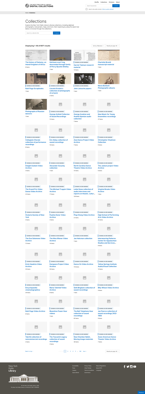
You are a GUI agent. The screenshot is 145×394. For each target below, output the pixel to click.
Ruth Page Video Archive (35, 311)
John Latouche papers (82, 88)
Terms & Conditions (89, 370)
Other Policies (87, 368)
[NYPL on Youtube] (134, 366)
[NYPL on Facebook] (124, 366)
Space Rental (75, 372)
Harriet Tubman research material (84, 66)
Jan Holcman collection (83, 238)
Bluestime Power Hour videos (58, 312)
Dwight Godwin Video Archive (34, 167)
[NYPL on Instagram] (131, 366)
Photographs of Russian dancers (34, 112)
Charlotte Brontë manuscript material (106, 63)
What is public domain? (108, 9)
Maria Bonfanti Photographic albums (106, 87)
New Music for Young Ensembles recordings (107, 115)
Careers (74, 370)
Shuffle (97, 2)
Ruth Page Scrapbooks (34, 88)
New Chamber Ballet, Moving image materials (83, 338)
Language (98, 370)
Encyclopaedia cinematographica (32, 289)
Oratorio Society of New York (34, 216)
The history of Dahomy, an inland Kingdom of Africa (35, 63)
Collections (104, 2)
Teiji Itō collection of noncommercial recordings (36, 338)
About (118, 2)
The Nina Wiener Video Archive (59, 239)
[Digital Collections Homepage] (39, 6)
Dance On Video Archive (83, 264)
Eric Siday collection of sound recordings (59, 141)
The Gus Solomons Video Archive (35, 239)
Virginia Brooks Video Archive (106, 190)
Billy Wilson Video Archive (108, 288)
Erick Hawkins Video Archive (33, 265)
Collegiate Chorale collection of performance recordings (35, 142)
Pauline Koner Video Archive (58, 216)
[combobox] (99, 5)
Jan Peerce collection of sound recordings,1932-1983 (107, 313)
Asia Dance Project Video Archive (84, 141)
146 (80, 351)
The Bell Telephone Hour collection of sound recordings (83, 313)
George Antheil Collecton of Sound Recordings (60, 115)
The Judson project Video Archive (108, 167)
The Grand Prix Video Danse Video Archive (33, 190)
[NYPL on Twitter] (127, 366)
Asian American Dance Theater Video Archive (107, 338)
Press (73, 368)
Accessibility (75, 365)
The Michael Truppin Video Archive (60, 190)
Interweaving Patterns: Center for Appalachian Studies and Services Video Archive (107, 241)
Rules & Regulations (101, 365)
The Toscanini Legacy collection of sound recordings (58, 339)
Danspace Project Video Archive (59, 265)
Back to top (28, 351)
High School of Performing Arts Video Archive (108, 216)
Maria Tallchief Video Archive (58, 289)
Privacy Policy (87, 365)
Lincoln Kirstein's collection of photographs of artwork (60, 90)
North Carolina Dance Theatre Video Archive (83, 167)
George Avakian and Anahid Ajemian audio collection (82, 116)
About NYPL (99, 368)
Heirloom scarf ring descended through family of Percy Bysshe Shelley (60, 64)
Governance (87, 372)
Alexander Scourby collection (57, 167)
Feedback (141, 392)
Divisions (111, 2)
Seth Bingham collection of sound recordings (84, 289)
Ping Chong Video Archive (84, 215)
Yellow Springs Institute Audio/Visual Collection (107, 265)
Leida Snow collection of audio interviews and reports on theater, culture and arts (84, 192)
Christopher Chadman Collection (106, 141)
